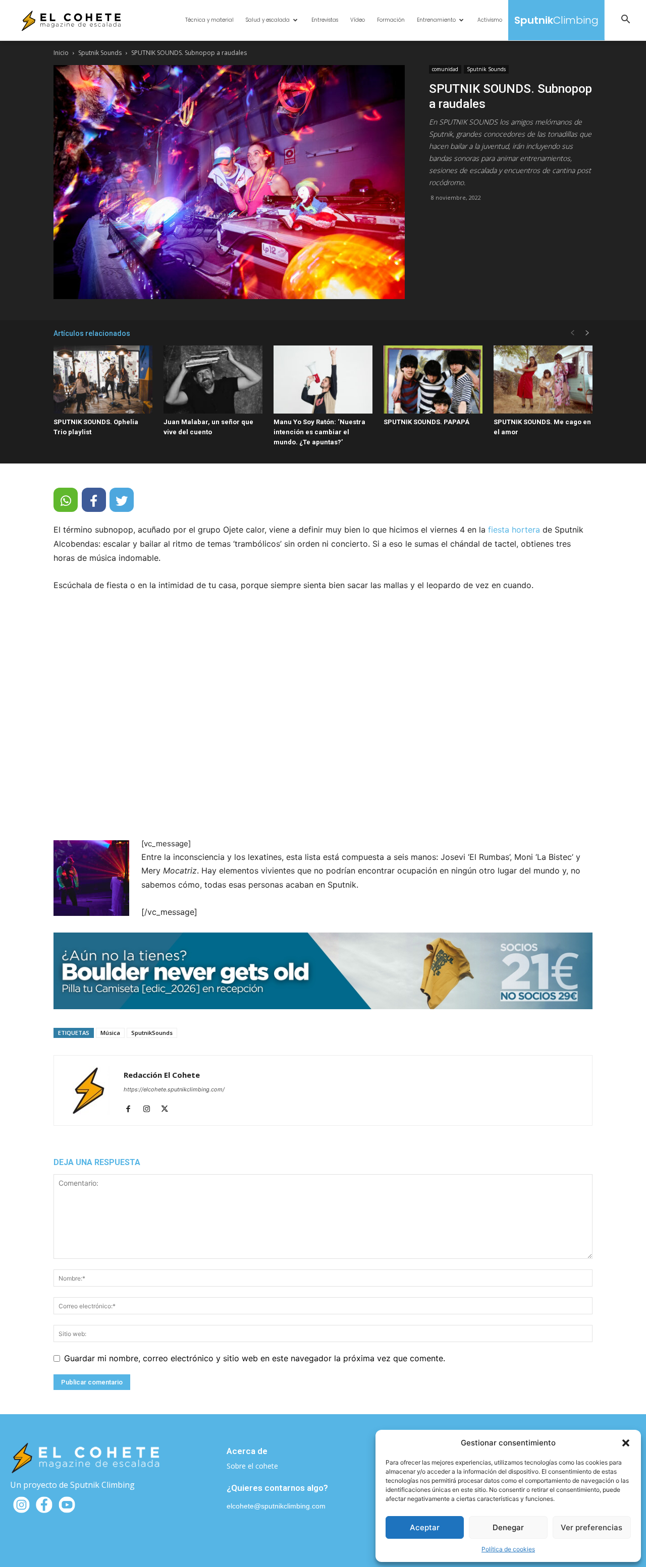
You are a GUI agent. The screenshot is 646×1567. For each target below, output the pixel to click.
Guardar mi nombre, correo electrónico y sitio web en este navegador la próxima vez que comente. (254, 1358)
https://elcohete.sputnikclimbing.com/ (174, 1089)
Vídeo (357, 20)
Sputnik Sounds (100, 52)
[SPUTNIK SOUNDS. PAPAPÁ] (433, 379)
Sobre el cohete (252, 1466)
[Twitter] (168, 1110)
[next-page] (587, 333)
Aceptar (425, 1527)
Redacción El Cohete (162, 1075)
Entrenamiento (436, 20)
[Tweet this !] (122, 500)
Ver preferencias (591, 1527)
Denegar (508, 1527)
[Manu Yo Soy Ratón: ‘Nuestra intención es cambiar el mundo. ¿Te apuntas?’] (323, 379)
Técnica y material (209, 20)
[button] (626, 1443)
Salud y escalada (268, 20)
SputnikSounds (152, 1032)
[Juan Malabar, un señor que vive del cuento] (213, 379)
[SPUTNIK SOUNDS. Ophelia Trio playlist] (102, 379)
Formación (391, 20)
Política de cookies (508, 1549)
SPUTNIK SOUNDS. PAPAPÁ (426, 422)
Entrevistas (324, 20)
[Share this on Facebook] (94, 500)
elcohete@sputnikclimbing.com (276, 1506)
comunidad (445, 69)
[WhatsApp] (65, 500)
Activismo (489, 20)
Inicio (61, 52)
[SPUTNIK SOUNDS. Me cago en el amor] (543, 379)
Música (110, 1032)
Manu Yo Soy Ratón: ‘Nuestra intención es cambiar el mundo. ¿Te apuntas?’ (319, 432)
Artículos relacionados (91, 333)
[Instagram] (150, 1110)
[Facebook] (132, 1110)
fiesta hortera (514, 530)
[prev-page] (572, 333)
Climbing (556, 20)
